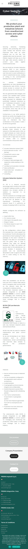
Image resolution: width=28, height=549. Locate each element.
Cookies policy (16, 546)
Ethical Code (4, 531)
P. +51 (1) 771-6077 (5, 517)
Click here (14, 443)
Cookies (3, 533)
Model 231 (3, 529)
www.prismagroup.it (6, 487)
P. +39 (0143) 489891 (6, 486)
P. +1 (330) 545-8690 (6, 500)
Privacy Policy (4, 525)
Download (14, 456)
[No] (26, 541)
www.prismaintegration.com (8, 504)
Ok (9, 546)
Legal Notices (4, 527)
